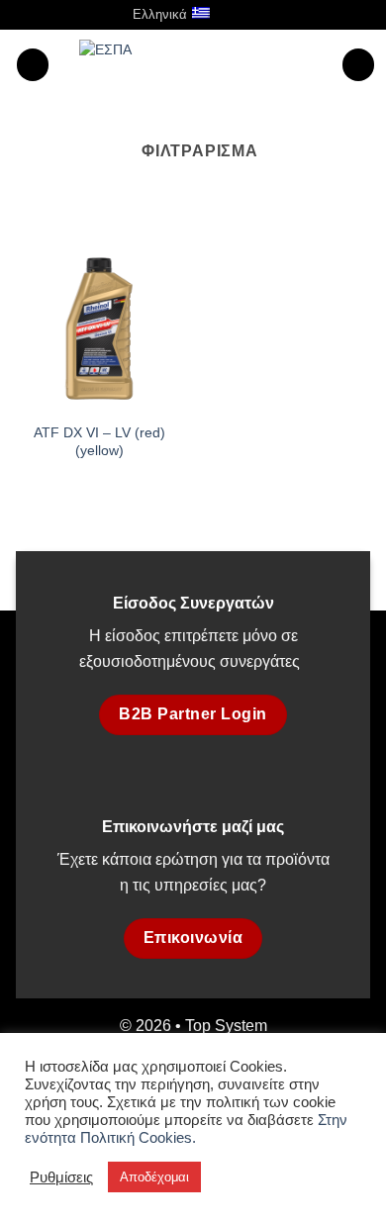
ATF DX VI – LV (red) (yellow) (99, 441)
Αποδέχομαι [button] (154, 1177)
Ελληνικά (160, 14)
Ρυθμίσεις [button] (61, 1177)
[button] (247, 14)
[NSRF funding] (203, 63)
